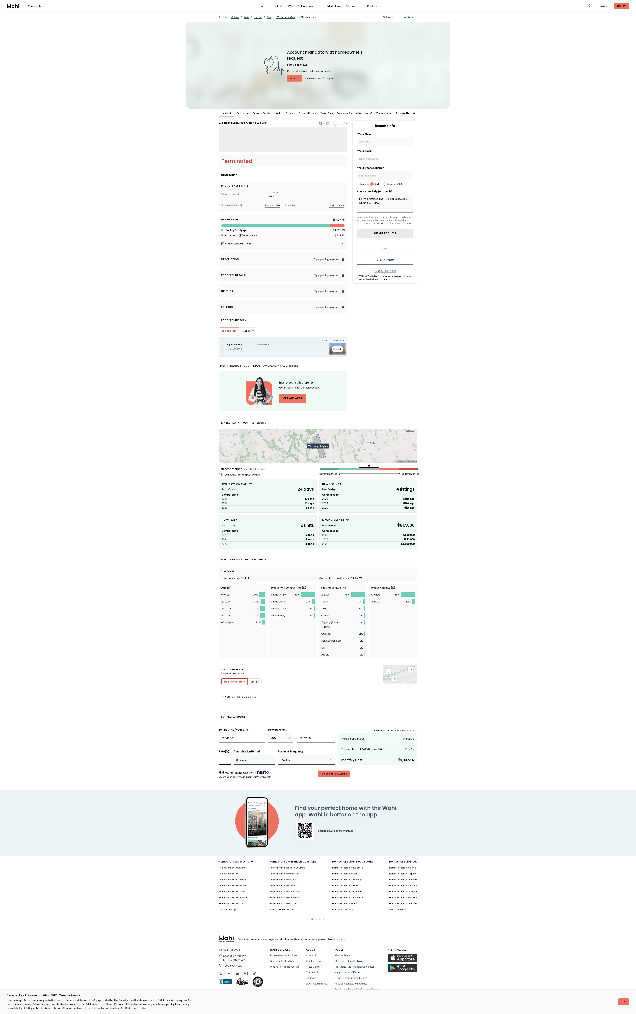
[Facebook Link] (229, 973)
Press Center (313, 966)
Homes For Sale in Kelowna (283, 885)
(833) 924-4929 (387, 270)
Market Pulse (342, 955)
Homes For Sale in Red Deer (403, 885)
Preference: (363, 183)
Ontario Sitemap (227, 909)
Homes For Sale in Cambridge (347, 879)
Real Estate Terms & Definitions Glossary (357, 989)
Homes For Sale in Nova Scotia (347, 867)
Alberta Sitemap (397, 909)
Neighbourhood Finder (347, 972)
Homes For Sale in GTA (230, 873)
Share (389, 17)
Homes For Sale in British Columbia (287, 867)
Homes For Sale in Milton (345, 873)
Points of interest (234, 681)
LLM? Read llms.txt (317, 983)
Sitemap (310, 977)
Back (225, 16)
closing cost (410, 730)
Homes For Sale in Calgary (402, 873)
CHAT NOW (387, 259)
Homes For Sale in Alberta (402, 867)
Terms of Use (138, 1008)
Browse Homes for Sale (283, 955)
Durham (258, 16)
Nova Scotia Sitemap (342, 909)
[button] (241, 205)
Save (410, 17)
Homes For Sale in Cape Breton (348, 897)
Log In (329, 78)
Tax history (248, 330)
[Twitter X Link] (220, 973)
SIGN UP (294, 78)
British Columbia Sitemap (282, 909)
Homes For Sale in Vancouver (284, 873)
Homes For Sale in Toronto (232, 879)
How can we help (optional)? (374, 191)
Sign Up (621, 6)
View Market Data (254, 468)
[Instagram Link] (246, 973)
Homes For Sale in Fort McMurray (406, 897)
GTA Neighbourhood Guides (350, 977)
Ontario (235, 16)
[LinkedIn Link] (237, 973)
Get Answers (292, 398)
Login (603, 6)
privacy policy (387, 223)
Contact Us (312, 972)
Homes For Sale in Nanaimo (283, 903)
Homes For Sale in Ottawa (232, 891)
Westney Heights (285, 16)
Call (377, 183)
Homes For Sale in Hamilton (233, 885)
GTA (246, 16)
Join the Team (313, 960)
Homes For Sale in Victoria (282, 879)
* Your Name (364, 134)
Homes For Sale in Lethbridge (404, 891)
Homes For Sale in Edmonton (404, 879)
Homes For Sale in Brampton (233, 897)
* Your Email (364, 150)
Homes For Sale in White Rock (284, 897)
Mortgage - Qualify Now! (349, 960)
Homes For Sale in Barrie (231, 903)
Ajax (269, 16)
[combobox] (270, 738)
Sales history (229, 330)
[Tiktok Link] (254, 973)
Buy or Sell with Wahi (282, 960)
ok (623, 1001)
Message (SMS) (395, 183)
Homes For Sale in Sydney (345, 903)
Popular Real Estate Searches (350, 983)
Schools (255, 681)
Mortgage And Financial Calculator (354, 966)
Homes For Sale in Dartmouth (347, 891)
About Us (311, 955)
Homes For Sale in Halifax (345, 885)
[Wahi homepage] (13, 6)
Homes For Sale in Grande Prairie (406, 903)
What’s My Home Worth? (284, 966)
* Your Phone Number (370, 167)
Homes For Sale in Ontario (232, 867)
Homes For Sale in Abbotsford (284, 891)
